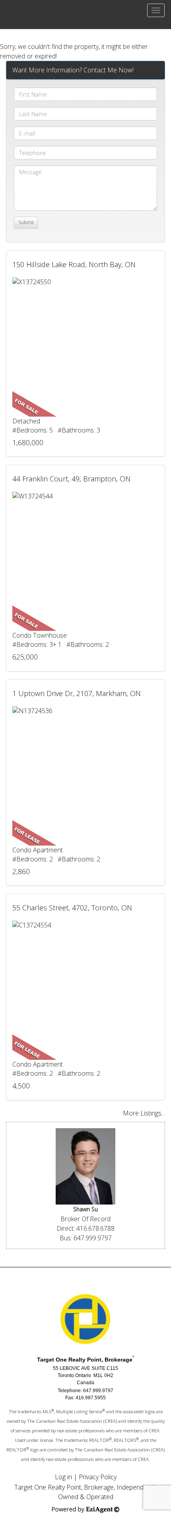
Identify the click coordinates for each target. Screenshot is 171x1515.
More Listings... (144, 1113)
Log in (63, 1476)
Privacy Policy (98, 1476)
